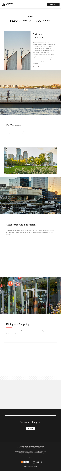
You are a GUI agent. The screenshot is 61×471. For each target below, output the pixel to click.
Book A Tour (53, 4)
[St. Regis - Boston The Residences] (7, 4)
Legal (30, 458)
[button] (2, 112)
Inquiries (30, 428)
